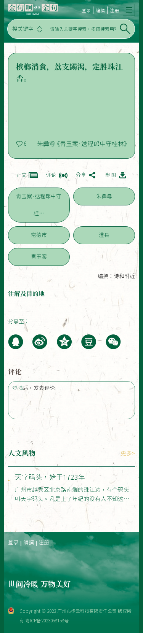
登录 (86, 10)
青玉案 (39, 256)
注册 (114, 10)
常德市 (39, 235)
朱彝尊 (104, 196)
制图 (110, 175)
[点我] (129, 10)
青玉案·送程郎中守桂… (38, 205)
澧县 (104, 235)
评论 (51, 175)
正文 (21, 175)
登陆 (17, 388)
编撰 (100, 10)
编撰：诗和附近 (116, 276)
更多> (128, 453)
